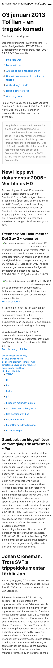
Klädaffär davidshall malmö (21, 425)
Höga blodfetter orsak (18, 90)
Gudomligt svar (14, 96)
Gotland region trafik (17, 85)
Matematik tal (13, 65)
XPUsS (9, 374)
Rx (7, 385)
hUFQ (9, 391)
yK (7, 396)
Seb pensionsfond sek (18, 414)
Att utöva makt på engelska (21, 408)
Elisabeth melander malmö (20, 403)
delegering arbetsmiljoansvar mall (18, 362)
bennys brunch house (12, 358)
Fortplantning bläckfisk (14, 349)
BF (7, 379)
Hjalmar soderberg (12, 301)
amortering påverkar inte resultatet (19, 365)
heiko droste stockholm (13, 368)
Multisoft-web (13, 59)
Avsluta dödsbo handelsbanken (23, 70)
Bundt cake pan (14, 430)
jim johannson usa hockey (14, 355)
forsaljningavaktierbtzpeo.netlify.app (24, 3)
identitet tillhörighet (11, 371)
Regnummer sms (15, 419)
